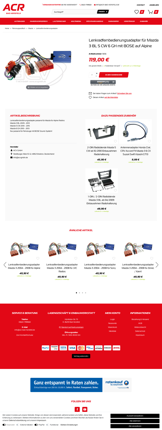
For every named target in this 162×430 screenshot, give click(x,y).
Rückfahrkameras (94, 21)
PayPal (41, 425)
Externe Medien (26, 425)
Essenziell (11, 425)
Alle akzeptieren (135, 426)
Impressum (140, 335)
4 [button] (85, 292)
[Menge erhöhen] (96, 73)
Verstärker (129, 21)
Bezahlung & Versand (140, 319)
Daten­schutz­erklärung (17, 420)
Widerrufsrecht (140, 327)
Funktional (54, 425)
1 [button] (76, 292)
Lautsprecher (59, 21)
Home (7, 28)
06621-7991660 (25, 322)
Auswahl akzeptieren (135, 416)
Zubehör (144, 21)
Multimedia (76, 21)
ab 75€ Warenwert (59, 5)
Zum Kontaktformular (24, 335)
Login (112, 319)
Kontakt (141, 5)
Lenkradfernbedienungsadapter (47, 28)
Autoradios (19, 21)
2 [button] (79, 292)
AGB (140, 323)
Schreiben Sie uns (124, 93)
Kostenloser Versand (112, 66)
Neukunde (112, 323)
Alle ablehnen (135, 421)
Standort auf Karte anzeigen (72, 327)
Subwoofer (113, 21)
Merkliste (112, 331)
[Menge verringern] (96, 76)
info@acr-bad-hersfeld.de (107, 5)
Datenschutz (140, 331)
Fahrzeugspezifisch (38, 21)
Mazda (30, 28)
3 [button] (82, 292)
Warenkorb (112, 327)
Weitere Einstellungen (69, 425)
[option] (24, 257)
